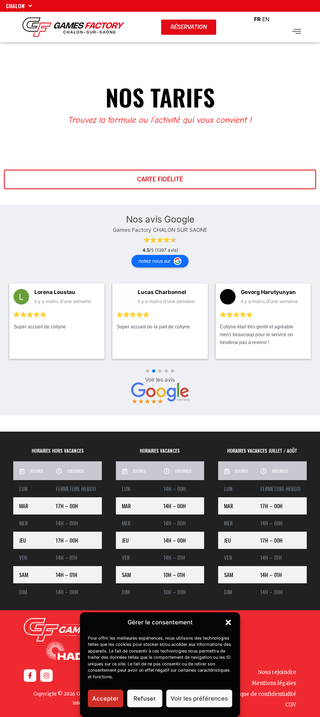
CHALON (15, 6)
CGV (290, 704)
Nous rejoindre (277, 672)
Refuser (144, 698)
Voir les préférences (199, 698)
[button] (228, 622)
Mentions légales (274, 683)
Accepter (105, 698)
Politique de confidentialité (261, 694)
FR (257, 19)
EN (265, 19)
